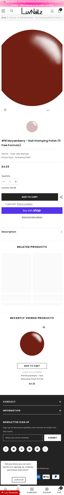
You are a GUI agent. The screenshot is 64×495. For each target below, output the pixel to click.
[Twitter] (45, 449)
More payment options (32, 217)
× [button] (35, 458)
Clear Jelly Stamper (19, 154)
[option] (32, 68)
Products (13, 18)
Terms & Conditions (25, 204)
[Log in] (52, 11)
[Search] (12, 11)
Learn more (19, 480)
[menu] (3, 11)
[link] (16, 299)
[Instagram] (14, 449)
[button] (22, 492)
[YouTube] (37, 449)
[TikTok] (29, 449)
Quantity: (6, 176)
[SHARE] (60, 197)
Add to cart (30, 196)
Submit (52, 437)
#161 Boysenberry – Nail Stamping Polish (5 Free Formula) (32, 377)
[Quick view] (44, 327)
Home (3, 18)
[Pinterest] (21, 449)
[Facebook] (6, 449)
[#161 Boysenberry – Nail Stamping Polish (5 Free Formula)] (32, 343)
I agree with (10, 204)
